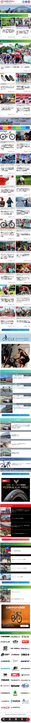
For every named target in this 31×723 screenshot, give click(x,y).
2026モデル (5, 470)
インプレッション (19, 285)
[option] (8, 27)
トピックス (18, 127)
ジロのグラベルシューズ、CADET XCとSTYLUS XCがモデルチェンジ (7, 88)
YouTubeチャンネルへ (15, 539)
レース (1, 43)
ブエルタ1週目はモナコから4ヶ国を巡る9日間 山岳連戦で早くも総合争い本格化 (7, 191)
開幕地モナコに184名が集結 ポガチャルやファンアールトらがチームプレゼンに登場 (8, 322)
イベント (22, 720)
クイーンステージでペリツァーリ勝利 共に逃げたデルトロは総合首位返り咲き (7, 108)
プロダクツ (2, 73)
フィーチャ (10, 720)
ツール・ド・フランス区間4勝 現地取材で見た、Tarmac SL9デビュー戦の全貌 (8, 32)
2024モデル (26, 470)
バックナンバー (24, 15)
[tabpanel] (15, 230)
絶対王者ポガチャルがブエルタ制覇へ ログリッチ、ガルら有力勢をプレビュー (23, 279)
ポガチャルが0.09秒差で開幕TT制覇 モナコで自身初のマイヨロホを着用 (7, 169)
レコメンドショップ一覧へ (15, 415)
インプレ (13, 127)
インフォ (27, 127)
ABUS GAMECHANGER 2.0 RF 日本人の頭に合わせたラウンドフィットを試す (23, 190)
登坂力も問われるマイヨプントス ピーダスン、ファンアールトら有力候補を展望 (7, 213)
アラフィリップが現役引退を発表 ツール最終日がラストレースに (23, 256)
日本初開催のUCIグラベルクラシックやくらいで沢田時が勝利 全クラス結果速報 (23, 169)
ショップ (16, 720)
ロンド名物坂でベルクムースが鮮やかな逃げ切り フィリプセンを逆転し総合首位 (7, 277)
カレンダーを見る (15, 582)
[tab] (1, 127)
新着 (1, 127)
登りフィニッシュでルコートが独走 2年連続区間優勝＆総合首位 (23, 235)
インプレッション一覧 (15, 473)
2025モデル (15, 470)
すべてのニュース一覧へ (15, 329)
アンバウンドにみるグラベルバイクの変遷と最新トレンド (22, 31)
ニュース (3, 720)
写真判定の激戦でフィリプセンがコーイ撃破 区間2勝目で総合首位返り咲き (23, 88)
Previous (1, 27)
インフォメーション (3, 131)
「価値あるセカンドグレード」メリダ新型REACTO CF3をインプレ (21, 464)
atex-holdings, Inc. (14, 714)
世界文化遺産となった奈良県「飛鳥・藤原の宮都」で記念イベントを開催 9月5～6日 (7, 300)
